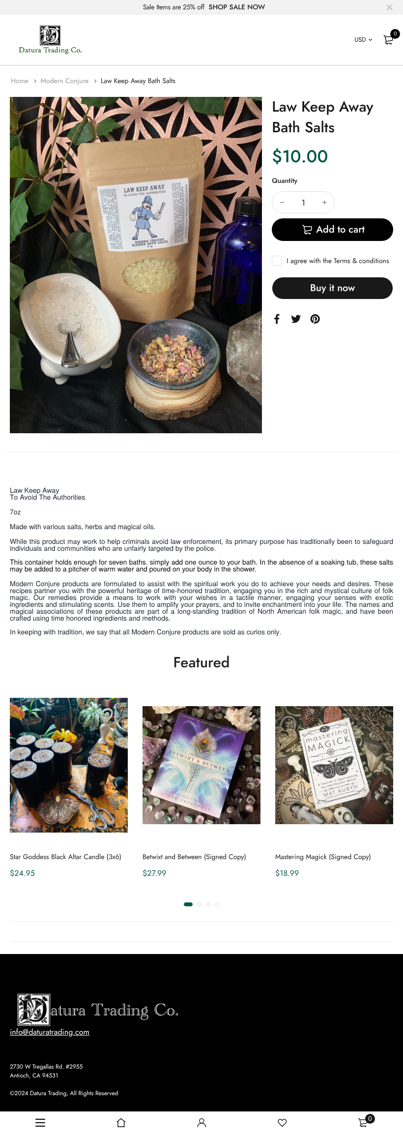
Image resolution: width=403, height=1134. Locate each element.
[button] (188, 904)
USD (360, 39)
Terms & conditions (361, 261)
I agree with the (338, 261)
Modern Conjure (65, 81)
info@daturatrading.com (49, 1032)
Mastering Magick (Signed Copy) (323, 857)
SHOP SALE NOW (237, 7)
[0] (388, 40)
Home (20, 81)
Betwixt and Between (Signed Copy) (194, 857)
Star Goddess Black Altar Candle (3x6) (65, 857)
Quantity (284, 181)
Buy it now (332, 288)
